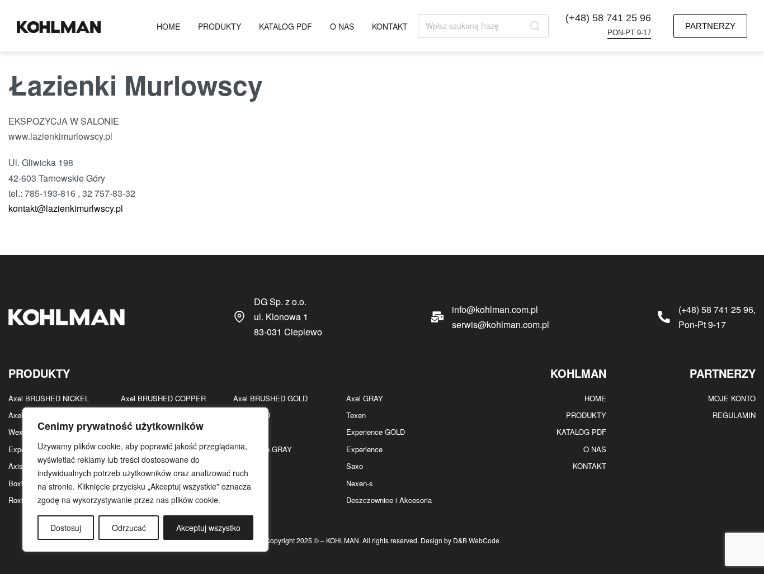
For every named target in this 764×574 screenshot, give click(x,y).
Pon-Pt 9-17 (629, 33)
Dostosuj (65, 527)
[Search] (535, 26)
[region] (145, 479)
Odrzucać (129, 527)
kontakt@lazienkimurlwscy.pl (65, 208)
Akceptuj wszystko (208, 527)
